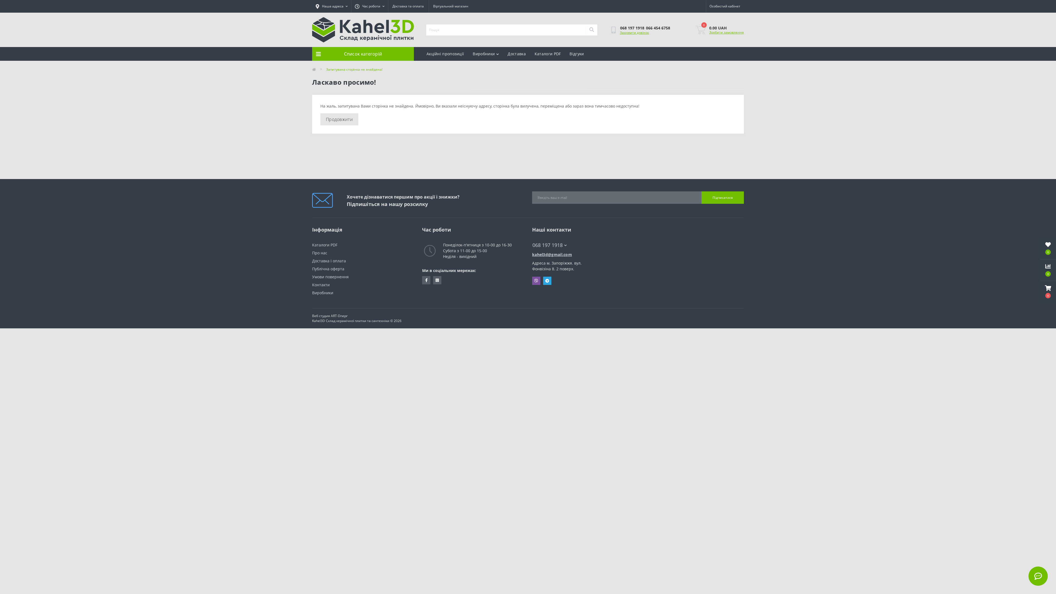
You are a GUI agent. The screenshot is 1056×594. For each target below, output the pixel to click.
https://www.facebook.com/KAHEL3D (426, 280)
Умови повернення (330, 276)
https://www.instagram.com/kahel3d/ (437, 280)
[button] (1048, 291)
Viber (536, 281)
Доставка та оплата (408, 6)
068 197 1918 (632, 28)
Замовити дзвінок (634, 32)
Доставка (517, 53)
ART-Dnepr (339, 316)
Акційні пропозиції (445, 53)
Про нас (319, 252)
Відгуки (577, 53)
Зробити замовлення (726, 32)
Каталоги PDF (548, 53)
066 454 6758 (658, 28)
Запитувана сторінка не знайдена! (354, 69)
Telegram (547, 281)
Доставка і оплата (329, 260)
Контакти (321, 284)
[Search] (591, 29)
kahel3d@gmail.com (552, 254)
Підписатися (723, 197)
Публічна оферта (328, 268)
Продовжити (339, 119)
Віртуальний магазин (450, 6)
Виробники (484, 53)
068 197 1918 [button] (547, 245)
